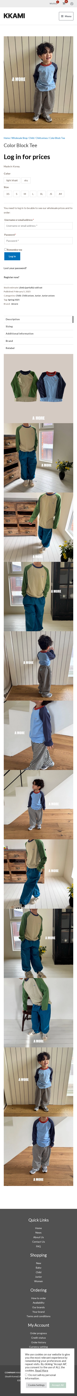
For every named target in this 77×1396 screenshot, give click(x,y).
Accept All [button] (58, 1385)
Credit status (38, 1337)
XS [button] (7, 193)
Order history (38, 1342)
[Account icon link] (71, 3)
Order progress (38, 1333)
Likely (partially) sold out (30, 287)
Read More (41, 1370)
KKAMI (14, 16)
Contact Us (38, 1241)
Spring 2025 (14, 299)
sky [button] (26, 180)
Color (7, 173)
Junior (38, 295)
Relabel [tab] (10, 347)
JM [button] (60, 193)
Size (6, 187)
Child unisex (42, 138)
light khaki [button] (12, 180)
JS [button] (51, 193)
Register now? (11, 277)
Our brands (38, 1307)
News (38, 1232)
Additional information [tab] (19, 333)
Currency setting (38, 1346)
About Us (38, 1237)
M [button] (25, 193)
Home (7, 138)
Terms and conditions (38, 1316)
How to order (38, 1298)
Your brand (38, 1311)
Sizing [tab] (9, 326)
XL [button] (41, 193)
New (38, 1263)
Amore (14, 303)
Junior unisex (48, 295)
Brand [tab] (9, 340)
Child (31, 138)
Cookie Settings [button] (36, 1385)
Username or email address (19, 220)
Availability (38, 1302)
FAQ (38, 1246)
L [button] (33, 193)
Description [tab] (13, 319)
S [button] (16, 193)
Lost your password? (15, 268)
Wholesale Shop (19, 138)
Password (10, 234)
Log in (12, 256)
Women (38, 1281)
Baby (38, 1267)
